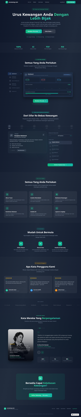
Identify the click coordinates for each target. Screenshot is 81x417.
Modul (34, 2)
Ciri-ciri (29, 2)
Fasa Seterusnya (21, 150)
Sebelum (13, 150)
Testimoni (47, 2)
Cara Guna (40, 2)
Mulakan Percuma (33, 31)
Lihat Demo (48, 31)
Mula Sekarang (71, 2)
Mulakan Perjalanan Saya (59, 164)
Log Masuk (62, 2)
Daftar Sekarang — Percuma (40, 393)
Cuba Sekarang (67, 74)
